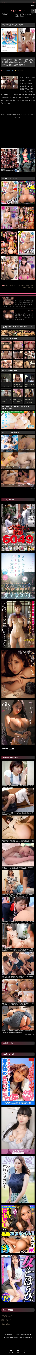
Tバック (6, 285)
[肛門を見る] (26, 29)
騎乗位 (24, 287)
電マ (32, 285)
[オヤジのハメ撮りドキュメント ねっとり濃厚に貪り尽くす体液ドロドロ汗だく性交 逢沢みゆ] (18, 601)
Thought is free (28, 1337)
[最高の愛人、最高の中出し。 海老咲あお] (18, 651)
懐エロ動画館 (5, 1324)
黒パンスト (30, 287)
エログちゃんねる (7, 1316)
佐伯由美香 (22, 285)
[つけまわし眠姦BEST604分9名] (18, 504)
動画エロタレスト (29, 1034)
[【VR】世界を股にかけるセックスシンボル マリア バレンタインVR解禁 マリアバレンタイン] (18, 700)
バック (16, 285)
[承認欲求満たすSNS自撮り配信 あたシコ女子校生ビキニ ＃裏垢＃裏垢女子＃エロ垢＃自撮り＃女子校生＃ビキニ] (9, 29)
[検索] (33, 1)
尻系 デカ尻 (20, 70)
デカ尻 (11, 285)
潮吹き (27, 285)
